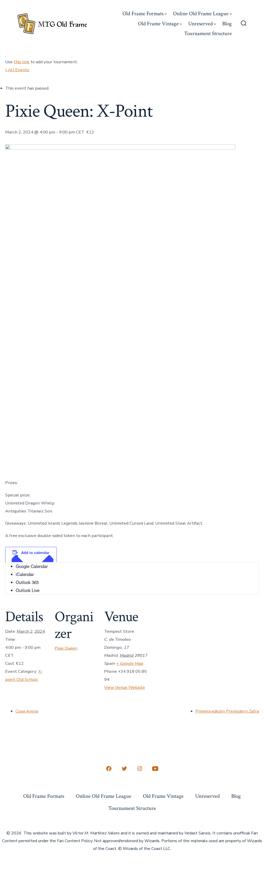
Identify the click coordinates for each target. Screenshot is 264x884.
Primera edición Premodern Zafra (227, 711)
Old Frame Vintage (158, 23)
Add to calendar (35, 552)
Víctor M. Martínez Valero (96, 833)
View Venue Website (124, 687)
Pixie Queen (66, 648)
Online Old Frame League (200, 13)
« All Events (17, 70)
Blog (227, 23)
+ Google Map (129, 663)
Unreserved (200, 23)
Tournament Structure (208, 33)
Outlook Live (27, 590)
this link (21, 62)
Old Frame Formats (142, 13)
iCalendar (25, 574)
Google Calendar (32, 566)
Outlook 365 (27, 582)
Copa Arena (26, 711)
